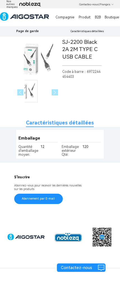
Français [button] (105, 4)
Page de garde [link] (27, 31)
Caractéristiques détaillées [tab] (60, 123)
